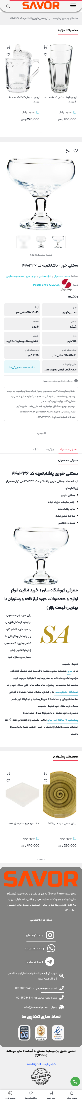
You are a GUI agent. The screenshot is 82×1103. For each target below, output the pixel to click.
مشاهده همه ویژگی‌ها (22, 367)
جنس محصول (62, 276)
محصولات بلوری (15, 276)
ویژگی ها (50, 449)
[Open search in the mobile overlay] (8, 6)
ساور (69, 670)
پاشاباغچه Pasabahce (46, 284)
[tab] (68, 449)
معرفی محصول (68, 449)
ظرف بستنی (54, 18)
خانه (75, 18)
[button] (73, 5)
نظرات (36, 449)
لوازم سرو (66, 18)
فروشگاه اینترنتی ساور (66, 691)
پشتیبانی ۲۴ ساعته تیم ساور (62, 719)
